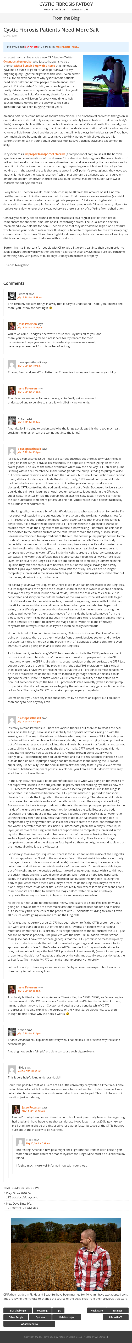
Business (117, 1310)
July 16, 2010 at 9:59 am (29, 422)
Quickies (40, 1317)
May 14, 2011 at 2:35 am (33, 1110)
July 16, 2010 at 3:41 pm (29, 721)
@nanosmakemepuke (17, 61)
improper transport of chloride (45, 154)
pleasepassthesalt (29, 449)
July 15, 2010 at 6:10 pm (29, 391)
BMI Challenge (18, 1310)
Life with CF (115, 1317)
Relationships (66, 1317)
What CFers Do (29, 1324)
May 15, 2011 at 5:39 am (38, 1143)
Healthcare (97, 1310)
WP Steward (101, 1336)
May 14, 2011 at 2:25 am (29, 1071)
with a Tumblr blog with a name (34, 66)
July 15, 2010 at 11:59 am (30, 297)
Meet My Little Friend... (67, 46)
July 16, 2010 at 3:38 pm (29, 452)
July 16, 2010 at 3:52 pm (29, 990)
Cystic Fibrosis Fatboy (66, 4)
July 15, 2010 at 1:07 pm (29, 365)
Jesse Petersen (27, 324)
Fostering (42, 1310)
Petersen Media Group (70, 1336)
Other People (16, 1317)
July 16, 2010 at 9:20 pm (29, 1033)
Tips (58, 1310)
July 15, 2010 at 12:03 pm (30, 327)
